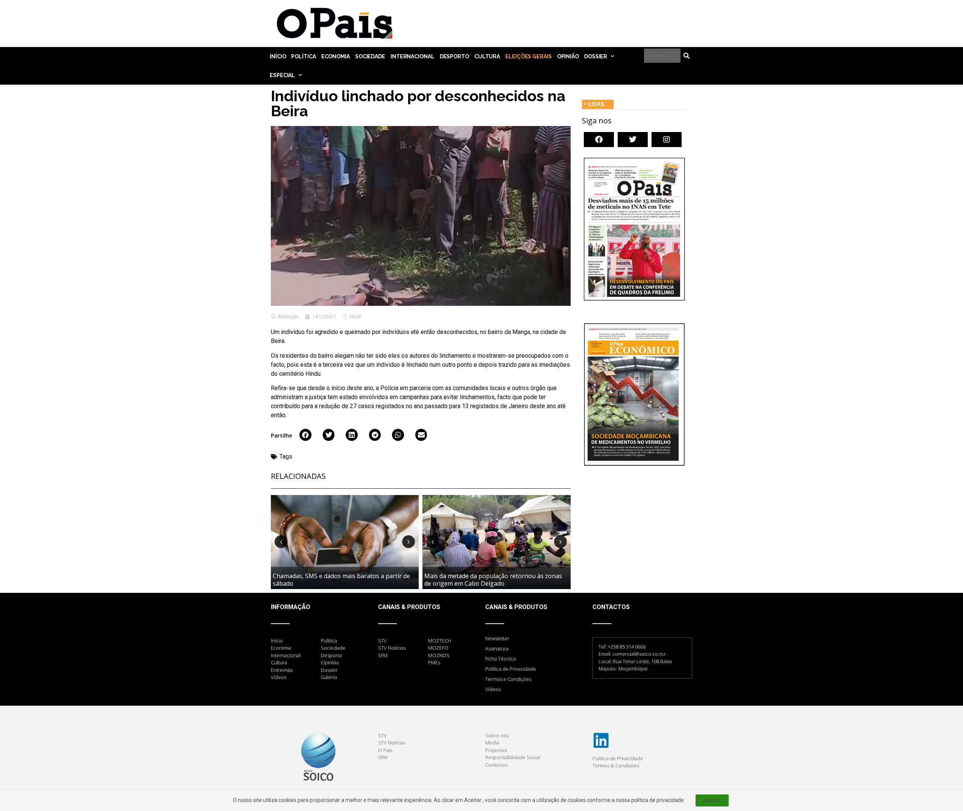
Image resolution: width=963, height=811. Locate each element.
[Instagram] (667, 139)
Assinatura (497, 648)
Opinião (568, 56)
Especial (282, 75)
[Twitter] (633, 139)
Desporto (454, 56)
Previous (281, 541)
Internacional (412, 56)
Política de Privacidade (510, 668)
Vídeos (493, 689)
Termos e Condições (508, 679)
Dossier (595, 56)
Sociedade (370, 56)
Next (408, 541)
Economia (335, 56)
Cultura (487, 56)
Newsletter (497, 638)
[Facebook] (599, 139)
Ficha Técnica (500, 658)
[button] (305, 435)
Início (278, 56)
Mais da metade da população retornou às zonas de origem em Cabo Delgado (493, 579)
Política (303, 56)
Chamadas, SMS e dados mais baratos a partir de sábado (341, 579)
